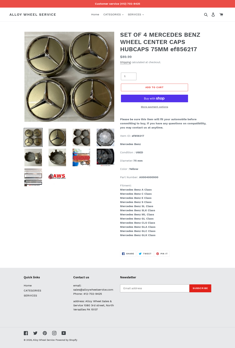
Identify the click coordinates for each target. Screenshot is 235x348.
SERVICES (30, 295)
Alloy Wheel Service (32, 14)
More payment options (154, 106)
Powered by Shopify (66, 340)
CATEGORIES (32, 290)
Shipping (125, 62)
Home (28, 285)
